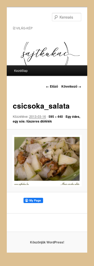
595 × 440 (56, 116)
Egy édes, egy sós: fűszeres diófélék (46, 119)
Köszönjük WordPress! (47, 242)
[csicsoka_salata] (46, 160)
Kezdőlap (21, 70)
